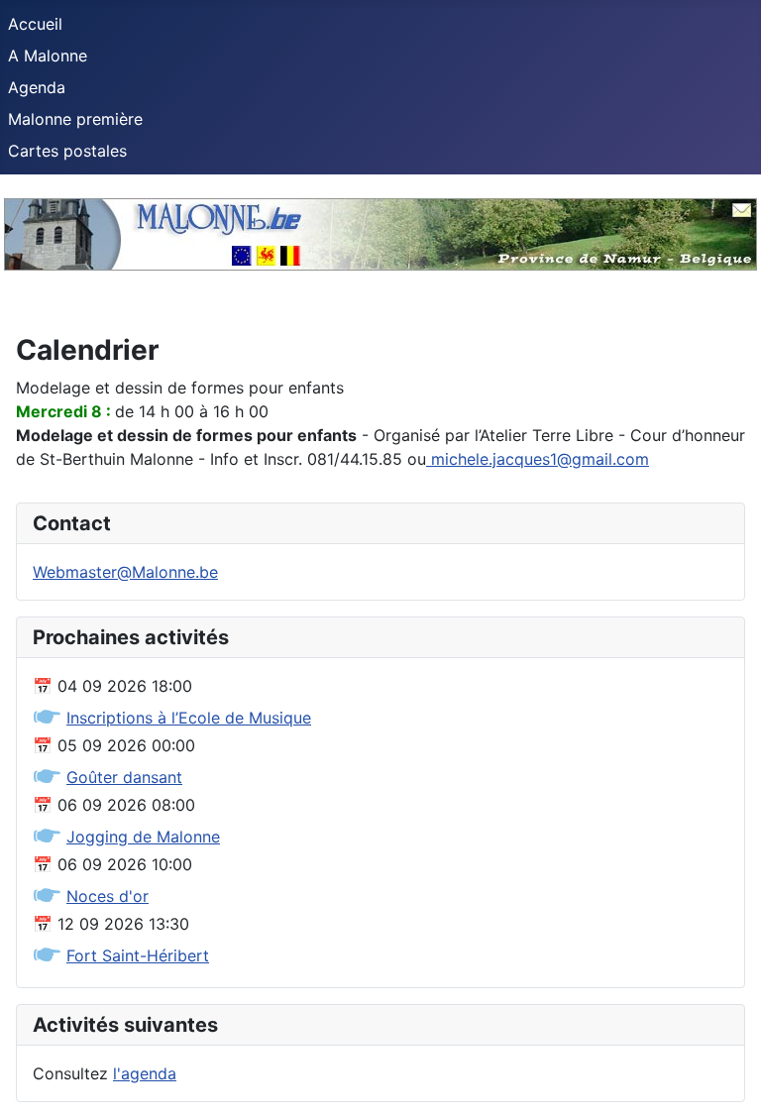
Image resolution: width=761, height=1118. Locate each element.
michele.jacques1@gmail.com (540, 459)
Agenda (36, 87)
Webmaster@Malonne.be (125, 572)
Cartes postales (67, 151)
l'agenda (144, 1073)
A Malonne (47, 55)
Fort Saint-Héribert (137, 955)
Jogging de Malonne (143, 836)
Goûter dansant (124, 777)
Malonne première (75, 119)
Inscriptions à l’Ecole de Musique (188, 717)
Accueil (35, 24)
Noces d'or (107, 896)
